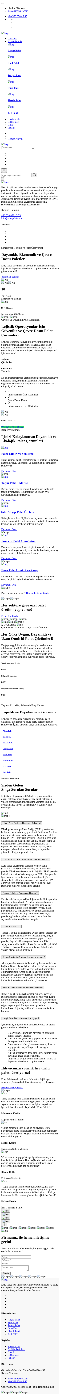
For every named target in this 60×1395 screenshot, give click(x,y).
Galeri (11, 1352)
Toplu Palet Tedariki (14, 483)
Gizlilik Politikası (16, 1349)
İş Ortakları (13, 122)
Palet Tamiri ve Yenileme (17, 453)
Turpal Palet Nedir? (11, 926)
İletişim (11, 127)
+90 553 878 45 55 (17, 16)
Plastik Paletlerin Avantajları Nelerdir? (20, 893)
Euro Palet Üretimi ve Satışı (19, 570)
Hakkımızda (14, 119)
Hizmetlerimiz (15, 41)
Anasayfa (12, 38)
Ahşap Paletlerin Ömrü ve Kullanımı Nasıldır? (24, 957)
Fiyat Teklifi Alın (10, 616)
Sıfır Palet (7, 772)
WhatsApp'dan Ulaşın (12, 427)
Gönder (6, 1273)
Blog (10, 124)
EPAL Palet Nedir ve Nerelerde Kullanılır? (22, 823)
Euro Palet (13, 88)
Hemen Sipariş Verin (12, 1087)
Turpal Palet (14, 75)
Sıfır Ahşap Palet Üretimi (17, 512)
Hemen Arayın (15, 138)
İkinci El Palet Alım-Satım (18, 541)
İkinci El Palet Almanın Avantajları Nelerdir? (23, 988)
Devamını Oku (9, 471)
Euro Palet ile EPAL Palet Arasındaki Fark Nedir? (25, 859)
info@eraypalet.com (18, 11)
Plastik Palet (14, 100)
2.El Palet (13, 113)
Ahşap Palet (14, 50)
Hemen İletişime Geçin (37, 593)
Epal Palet (13, 63)
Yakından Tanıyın (10, 276)
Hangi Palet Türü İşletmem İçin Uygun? (21, 1018)
